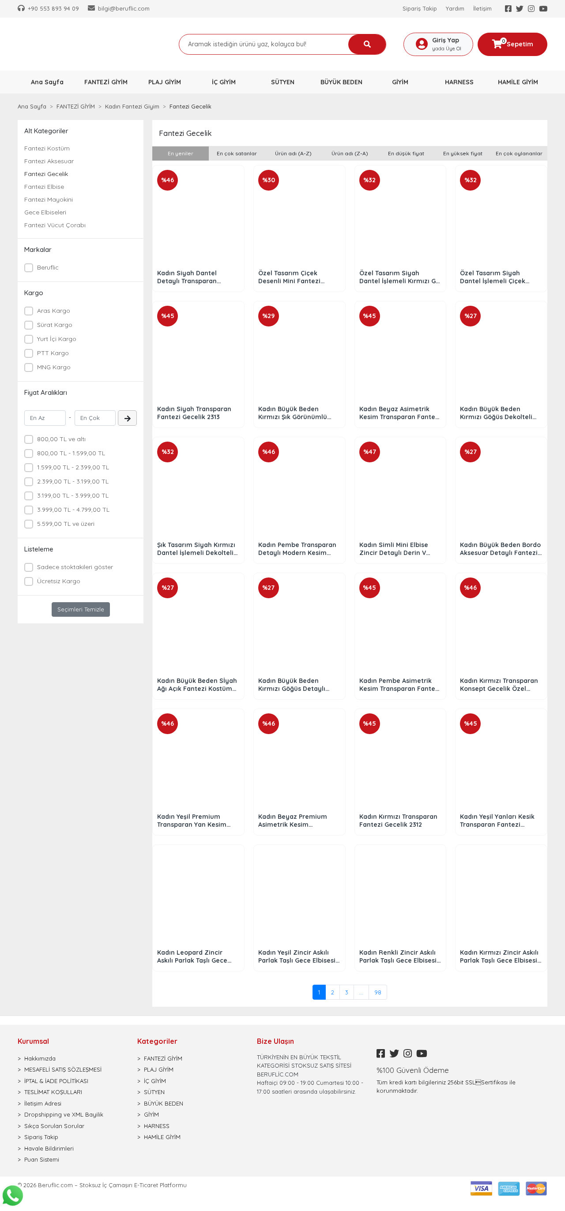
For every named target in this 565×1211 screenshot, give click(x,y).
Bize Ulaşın (275, 1041)
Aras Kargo (53, 311)
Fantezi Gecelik (46, 174)
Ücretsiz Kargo (58, 581)
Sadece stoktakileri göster (75, 567)
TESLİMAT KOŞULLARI (53, 1091)
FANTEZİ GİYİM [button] (106, 82)
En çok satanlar (237, 153)
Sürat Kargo (54, 325)
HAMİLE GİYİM (162, 1136)
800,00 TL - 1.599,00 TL (71, 453)
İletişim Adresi (42, 1103)
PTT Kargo (53, 353)
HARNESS (157, 1125)
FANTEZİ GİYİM (163, 1058)
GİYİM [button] (400, 82)
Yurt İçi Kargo (56, 339)
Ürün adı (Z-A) (349, 153)
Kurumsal (33, 1041)
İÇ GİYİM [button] (224, 82)
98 (377, 992)
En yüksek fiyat (462, 153)
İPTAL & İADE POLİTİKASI (56, 1080)
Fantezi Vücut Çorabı (55, 225)
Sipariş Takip (420, 8)
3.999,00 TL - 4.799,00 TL (73, 510)
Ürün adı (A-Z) (293, 153)
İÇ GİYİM (155, 1080)
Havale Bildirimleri (49, 1148)
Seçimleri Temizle (80, 609)
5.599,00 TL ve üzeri (65, 524)
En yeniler (180, 153)
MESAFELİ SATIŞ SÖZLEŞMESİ (63, 1069)
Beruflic (48, 267)
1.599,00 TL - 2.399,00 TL (73, 467)
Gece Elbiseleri (45, 212)
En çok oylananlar (519, 153)
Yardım (455, 8)
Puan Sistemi (41, 1159)
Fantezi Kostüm (47, 148)
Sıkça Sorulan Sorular (54, 1125)
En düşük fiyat (406, 153)
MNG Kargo (54, 367)
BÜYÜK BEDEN (163, 1103)
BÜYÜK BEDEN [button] (341, 82)
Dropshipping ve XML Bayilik (63, 1114)
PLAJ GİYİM (158, 1069)
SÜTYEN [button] (282, 82)
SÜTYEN (154, 1091)
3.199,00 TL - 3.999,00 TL (73, 495)
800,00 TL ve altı (61, 439)
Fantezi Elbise (44, 187)
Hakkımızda (40, 1058)
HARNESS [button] (459, 82)
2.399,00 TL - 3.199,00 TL (73, 481)
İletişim (482, 8)
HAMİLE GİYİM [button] (518, 82)
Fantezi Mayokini (48, 199)
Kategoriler (157, 1041)
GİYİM (151, 1114)
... (361, 992)
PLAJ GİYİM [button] (164, 82)
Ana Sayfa (47, 82)
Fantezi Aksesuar (49, 161)
